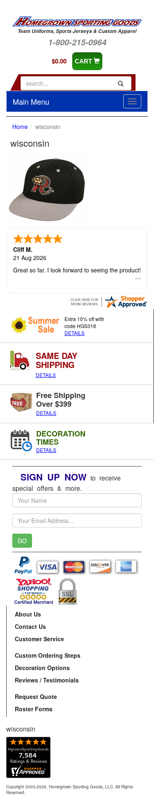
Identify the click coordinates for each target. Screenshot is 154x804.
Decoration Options (42, 667)
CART (84, 61)
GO (22, 541)
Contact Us (30, 626)
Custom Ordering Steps (47, 655)
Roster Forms (34, 709)
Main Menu (31, 101)
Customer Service (39, 639)
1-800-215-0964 (77, 42)
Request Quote (36, 696)
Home (20, 126)
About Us (28, 614)
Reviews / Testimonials (47, 680)
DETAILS (74, 332)
